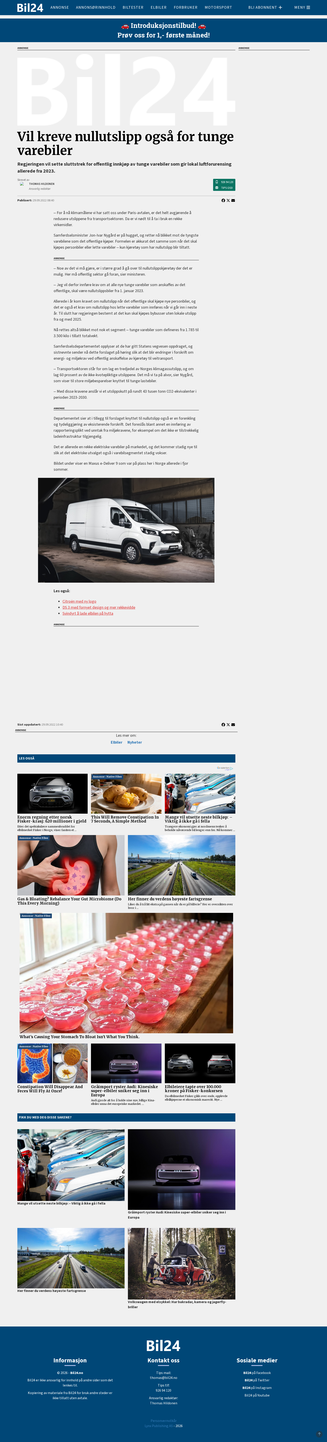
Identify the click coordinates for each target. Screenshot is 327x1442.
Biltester (133, 7)
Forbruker (186, 7)
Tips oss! (227, 188)
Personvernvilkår (164, 1420)
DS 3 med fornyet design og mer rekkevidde (99, 607)
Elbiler (159, 7)
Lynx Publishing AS (159, 1425)
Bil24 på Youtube (257, 1395)
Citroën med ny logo (79, 601)
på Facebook (257, 1372)
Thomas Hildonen (163, 1403)
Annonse (59, 7)
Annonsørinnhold (95, 7)
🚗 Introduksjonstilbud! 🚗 (163, 25)
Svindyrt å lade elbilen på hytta (88, 613)
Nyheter (134, 742)
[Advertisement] (126, 671)
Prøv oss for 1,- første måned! (163, 35)
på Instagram (257, 1387)
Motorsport (218, 7)
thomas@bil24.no (163, 1377)
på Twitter (257, 1380)
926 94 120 (227, 182)
